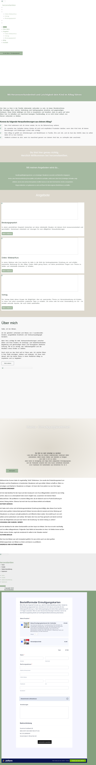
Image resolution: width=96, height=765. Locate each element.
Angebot (7, 12)
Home (7, 7)
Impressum (4, 571)
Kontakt (7, 23)
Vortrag (7, 16)
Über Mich (8, 9)
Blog (6, 20)
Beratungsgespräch (10, 18)
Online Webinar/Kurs (11, 14)
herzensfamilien (9, 5)
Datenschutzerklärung (7, 569)
